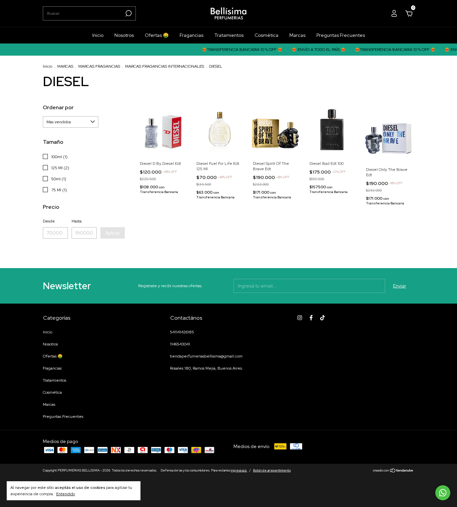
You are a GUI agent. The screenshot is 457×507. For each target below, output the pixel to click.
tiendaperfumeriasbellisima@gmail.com (206, 356)
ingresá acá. (239, 470)
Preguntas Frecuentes (340, 35)
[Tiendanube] (393, 471)
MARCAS (65, 66)
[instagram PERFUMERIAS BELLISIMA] (299, 317)
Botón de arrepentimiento (272, 470)
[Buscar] (128, 13)
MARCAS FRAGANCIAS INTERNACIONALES (164, 66)
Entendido (65, 494)
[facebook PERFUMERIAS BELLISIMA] (311, 317)
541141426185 (182, 332)
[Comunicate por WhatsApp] (442, 492)
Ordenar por (58, 107)
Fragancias (191, 35)
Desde (49, 221)
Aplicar (112, 233)
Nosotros (124, 35)
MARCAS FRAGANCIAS (99, 66)
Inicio (97, 35)
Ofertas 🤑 (157, 35)
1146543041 (180, 344)
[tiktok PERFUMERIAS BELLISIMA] (322, 317)
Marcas (297, 35)
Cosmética (266, 35)
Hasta (77, 221)
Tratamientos (229, 35)
